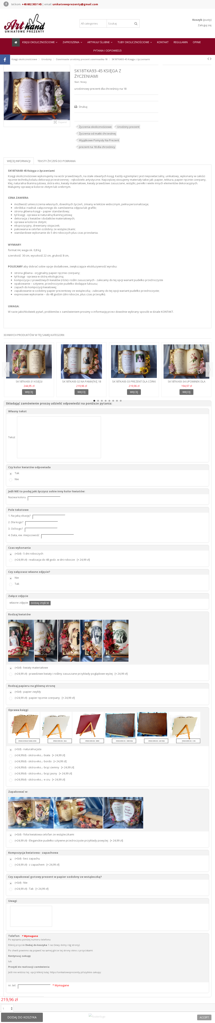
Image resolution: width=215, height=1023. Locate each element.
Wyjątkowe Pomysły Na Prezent (99, 140)
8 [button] (121, 401)
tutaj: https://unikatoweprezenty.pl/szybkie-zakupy (72, 972)
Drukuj (82, 107)
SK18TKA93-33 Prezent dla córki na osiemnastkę (134, 383)
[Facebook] (6, 3)
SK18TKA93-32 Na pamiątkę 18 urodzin (81, 383)
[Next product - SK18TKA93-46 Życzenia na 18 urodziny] (210, 58)
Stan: (77, 81)
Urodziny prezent (128, 127)
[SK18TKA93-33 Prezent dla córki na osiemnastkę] (134, 361)
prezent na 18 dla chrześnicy (97, 147)
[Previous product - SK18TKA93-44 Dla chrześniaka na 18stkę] (208, 58)
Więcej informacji (18, 161)
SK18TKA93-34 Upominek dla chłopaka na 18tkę (186, 383)
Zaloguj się (204, 25)
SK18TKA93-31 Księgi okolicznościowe (29, 383)
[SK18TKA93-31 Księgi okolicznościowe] (29, 361)
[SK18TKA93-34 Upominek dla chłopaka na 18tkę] (186, 361)
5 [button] (109, 401)
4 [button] (105, 401)
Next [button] (209, 369)
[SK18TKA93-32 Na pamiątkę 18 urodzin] (81, 361)
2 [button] (98, 401)
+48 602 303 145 (32, 4)
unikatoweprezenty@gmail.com (75, 4)
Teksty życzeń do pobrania (57, 161)
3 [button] (102, 401)
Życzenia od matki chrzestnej (97, 133)
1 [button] (94, 401)
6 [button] (113, 401)
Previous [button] (5, 369)
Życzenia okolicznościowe (95, 127)
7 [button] (117, 401)
